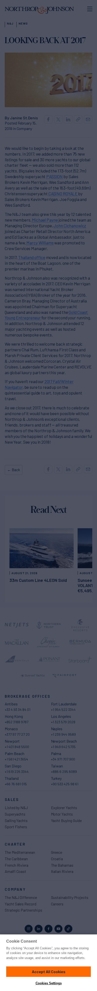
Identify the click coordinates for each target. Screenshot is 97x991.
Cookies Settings (49, 983)
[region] (48, 962)
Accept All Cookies (48, 971)
